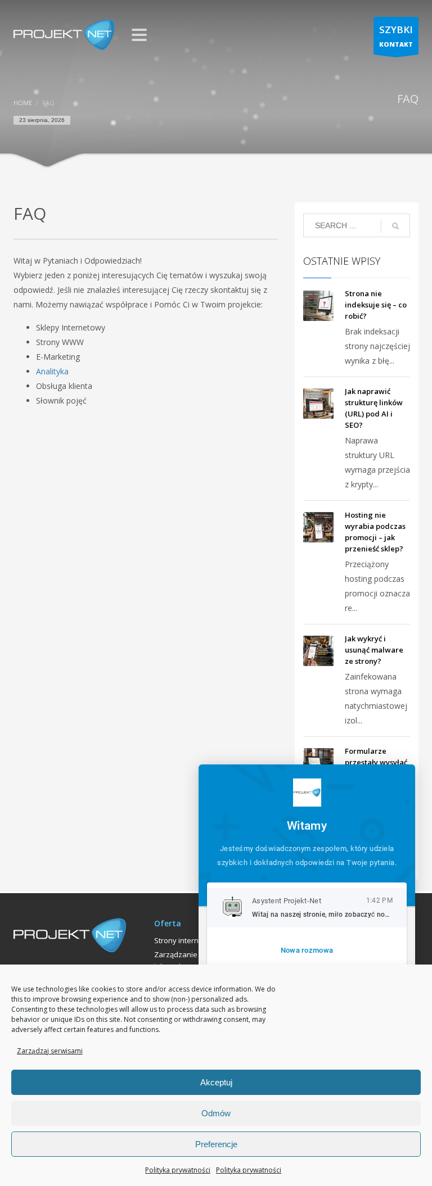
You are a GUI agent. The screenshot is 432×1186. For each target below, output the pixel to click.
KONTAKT (396, 35)
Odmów (216, 1113)
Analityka (52, 371)
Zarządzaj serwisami (50, 1051)
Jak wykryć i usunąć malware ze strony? (374, 649)
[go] (395, 226)
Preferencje (216, 1144)
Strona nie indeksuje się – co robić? (376, 304)
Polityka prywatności (177, 1170)
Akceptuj (216, 1082)
